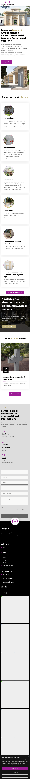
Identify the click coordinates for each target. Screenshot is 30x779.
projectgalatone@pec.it (7, 462)
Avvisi (4, 374)
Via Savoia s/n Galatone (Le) (6, 575)
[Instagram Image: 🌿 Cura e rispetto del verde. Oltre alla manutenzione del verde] (15, 723)
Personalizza (15, 772)
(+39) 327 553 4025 (7, 578)
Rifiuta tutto (15, 776)
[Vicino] (28, 756)
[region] (15, 767)
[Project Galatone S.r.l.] (7, 3)
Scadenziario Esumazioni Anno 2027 (14, 378)
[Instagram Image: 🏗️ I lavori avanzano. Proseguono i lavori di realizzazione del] (15, 694)
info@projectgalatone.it (7, 460)
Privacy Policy (22, 509)
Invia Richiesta (14, 516)
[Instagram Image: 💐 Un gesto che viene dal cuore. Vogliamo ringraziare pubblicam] (15, 666)
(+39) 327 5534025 (9, 436)
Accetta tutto (15, 768)
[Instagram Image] (15, 638)
